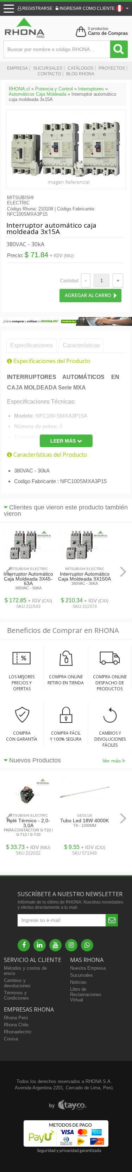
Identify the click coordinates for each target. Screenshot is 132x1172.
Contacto (49, 73)
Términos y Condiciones (16, 995)
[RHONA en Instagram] (71, 945)
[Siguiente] (123, 571)
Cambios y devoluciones (17, 983)
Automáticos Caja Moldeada (37, 94)
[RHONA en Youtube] (55, 945)
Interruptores (91, 88)
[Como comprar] (66, 324)
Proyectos (112, 68)
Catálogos (80, 68)
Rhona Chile (16, 1024)
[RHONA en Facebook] (24, 945)
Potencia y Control (54, 88)
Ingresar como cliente (86, 8)
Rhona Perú (16, 1017)
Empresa (17, 68)
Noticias (78, 982)
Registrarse (36, 8)
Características (81, 345)
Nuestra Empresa (88, 968)
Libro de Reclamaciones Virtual (85, 994)
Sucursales (47, 68)
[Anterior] (8, 571)
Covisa (11, 1038)
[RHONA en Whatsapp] (87, 945)
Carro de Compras (108, 33)
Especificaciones (31, 345)
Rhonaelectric (18, 1031)
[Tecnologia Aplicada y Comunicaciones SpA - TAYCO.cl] (68, 1105)
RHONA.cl (19, 88)
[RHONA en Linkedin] (39, 945)
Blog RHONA (80, 73)
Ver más (112, 761)
